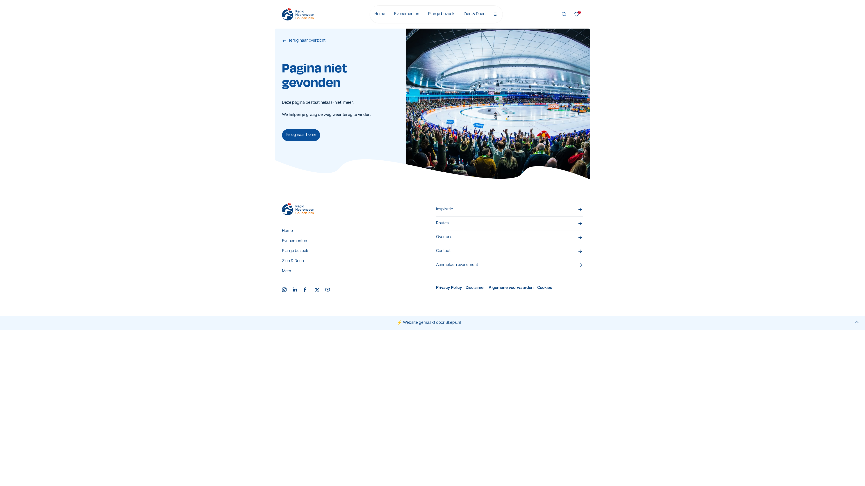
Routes (442, 223)
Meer (286, 271)
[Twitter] (317, 290)
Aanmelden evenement (457, 265)
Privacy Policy (449, 288)
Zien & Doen (474, 14)
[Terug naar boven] (857, 323)
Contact (443, 251)
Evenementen (406, 14)
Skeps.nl (453, 323)
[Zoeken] (564, 14)
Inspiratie (444, 209)
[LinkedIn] (295, 290)
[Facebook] (306, 290)
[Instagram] (284, 290)
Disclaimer (475, 288)
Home (379, 14)
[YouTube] (328, 290)
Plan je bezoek (441, 14)
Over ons (444, 237)
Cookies (544, 288)
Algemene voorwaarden (511, 288)
